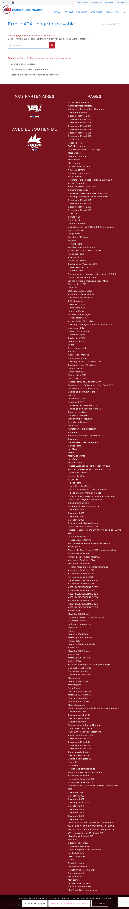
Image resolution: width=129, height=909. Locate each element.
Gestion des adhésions (79, 755)
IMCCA (71, 395)
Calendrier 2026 (76, 520)
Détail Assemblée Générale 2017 (84, 580)
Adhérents (122, 2)
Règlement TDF (76, 402)
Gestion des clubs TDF (79, 715)
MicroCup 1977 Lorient (79, 695)
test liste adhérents (77, 866)
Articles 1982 (74, 648)
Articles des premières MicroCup (84, 557)
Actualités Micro (76, 254)
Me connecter (75, 876)
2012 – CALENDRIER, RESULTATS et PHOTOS (91, 829)
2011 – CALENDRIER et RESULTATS (86, 833)
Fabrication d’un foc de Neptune (84, 725)
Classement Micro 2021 (79, 133)
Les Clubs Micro (76, 853)
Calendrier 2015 (76, 819)
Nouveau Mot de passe (79, 173)
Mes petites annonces (79, 563)
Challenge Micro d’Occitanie (82, 365)
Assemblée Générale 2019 (81, 570)
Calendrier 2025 (76, 513)
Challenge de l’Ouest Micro (81, 392)
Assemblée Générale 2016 (81, 584)
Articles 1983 (74, 641)
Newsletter (96, 2)
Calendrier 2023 (76, 792)
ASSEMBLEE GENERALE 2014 (83, 597)
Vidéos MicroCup (76, 476)
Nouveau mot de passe (79, 886)
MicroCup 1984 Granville (80, 637)
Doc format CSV (76, 328)
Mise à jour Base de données (82, 890)
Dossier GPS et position (79, 331)
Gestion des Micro (77, 722)
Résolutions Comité (77, 472)
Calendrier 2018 (76, 809)
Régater (72, 240)
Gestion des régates (78, 698)
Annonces (73, 351)
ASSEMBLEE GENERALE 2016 (83, 587)
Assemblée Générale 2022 (81, 779)
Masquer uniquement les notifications (69, 903)
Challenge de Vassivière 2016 (83, 264)
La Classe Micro (76, 311)
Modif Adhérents (76, 456)
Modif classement (76, 705)
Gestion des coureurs (78, 718)
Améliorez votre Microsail (80, 735)
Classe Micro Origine (78, 267)
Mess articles (74, 153)
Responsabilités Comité (79, 540)
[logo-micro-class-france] (23, 12)
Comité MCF (74, 217)
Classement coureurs (78, 846)
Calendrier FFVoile (77, 112)
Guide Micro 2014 (76, 304)
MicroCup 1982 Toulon (79, 651)
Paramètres (99, 903)
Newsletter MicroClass (79, 486)
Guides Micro (74, 446)
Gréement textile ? (77, 621)
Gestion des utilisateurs (79, 691)
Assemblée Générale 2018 (81, 573)
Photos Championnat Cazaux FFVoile (87, 489)
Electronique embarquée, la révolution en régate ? (93, 708)
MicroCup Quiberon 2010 (80, 836)
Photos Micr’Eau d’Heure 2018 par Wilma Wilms (92, 550)
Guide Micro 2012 (76, 372)
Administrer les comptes (80, 106)
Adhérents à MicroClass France (83, 506)
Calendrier (73, 439)
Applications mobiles (78, 355)
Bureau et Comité (77, 260)
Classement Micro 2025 (79, 745)
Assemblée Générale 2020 (81, 560)
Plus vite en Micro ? (77, 536)
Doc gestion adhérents (79, 668)
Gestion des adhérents (79, 675)
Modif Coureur (75, 462)
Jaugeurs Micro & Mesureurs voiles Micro (88, 281)
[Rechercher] (123, 12)
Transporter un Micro (78, 503)
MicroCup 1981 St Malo (79, 658)
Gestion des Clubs (77, 712)
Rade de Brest (75, 176)
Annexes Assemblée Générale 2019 (85, 435)
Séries (71, 345)
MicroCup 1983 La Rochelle (81, 644)
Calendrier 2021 (76, 799)
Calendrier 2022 (76, 796)
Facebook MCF (75, 143)
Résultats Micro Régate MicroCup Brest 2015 (90, 180)
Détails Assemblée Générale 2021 (84, 442)
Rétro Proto (74, 688)
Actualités (73, 479)
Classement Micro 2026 (79, 748)
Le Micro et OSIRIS (77, 398)
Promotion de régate (78, 415)
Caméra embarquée (78, 190)
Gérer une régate (76, 335)
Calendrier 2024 (76, 509)
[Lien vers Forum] (13, 2)
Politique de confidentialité (81, 769)
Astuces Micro (75, 257)
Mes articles (74, 678)
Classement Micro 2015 (79, 207)
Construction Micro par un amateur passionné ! (91, 496)
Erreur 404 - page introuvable (41, 24)
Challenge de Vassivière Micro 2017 (86, 409)
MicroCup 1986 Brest (78, 614)
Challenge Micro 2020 (79, 802)
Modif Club (73, 459)
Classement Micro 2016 (79, 122)
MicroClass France (77, 156)
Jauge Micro (74, 234)
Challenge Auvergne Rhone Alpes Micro (88, 193)
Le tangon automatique (80, 624)
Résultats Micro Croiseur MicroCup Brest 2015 (90, 385)
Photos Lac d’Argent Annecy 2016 (85, 499)
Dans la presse (75, 368)
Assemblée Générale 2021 (81, 553)
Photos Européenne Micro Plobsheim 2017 (89, 469)
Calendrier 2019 (76, 806)
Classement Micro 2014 (79, 203)
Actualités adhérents (78, 102)
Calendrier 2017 (76, 812)
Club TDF (73, 213)
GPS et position (75, 301)
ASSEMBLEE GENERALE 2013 (83, 604)
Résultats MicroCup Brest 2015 (83, 388)
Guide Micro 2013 (76, 338)
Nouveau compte (76, 170)
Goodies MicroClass (77, 412)
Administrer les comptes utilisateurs (86, 109)
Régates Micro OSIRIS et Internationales (88, 567)
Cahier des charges (77, 358)
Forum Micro (83, 2)
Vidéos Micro (74, 483)
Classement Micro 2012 (79, 119)
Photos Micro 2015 (77, 284)
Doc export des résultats (80, 298)
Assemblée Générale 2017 (81, 577)
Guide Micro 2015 (76, 308)
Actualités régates (77, 183)
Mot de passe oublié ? (79, 166)
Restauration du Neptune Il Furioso (85, 772)
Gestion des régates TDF (80, 759)
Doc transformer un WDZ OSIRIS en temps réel (91, 227)
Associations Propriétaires (81, 294)
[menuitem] (84, 2)
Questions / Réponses (79, 237)
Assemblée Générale (78, 775)
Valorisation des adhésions (81, 247)
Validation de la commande (82, 870)
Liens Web (73, 425)
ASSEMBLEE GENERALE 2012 (83, 607)
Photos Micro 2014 (77, 378)
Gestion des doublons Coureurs (83, 523)
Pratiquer (72, 287)
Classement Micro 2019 (79, 129)
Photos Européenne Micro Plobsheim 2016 (89, 466)
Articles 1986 (74, 611)
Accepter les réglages (35, 903)
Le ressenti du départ (79, 701)
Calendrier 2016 (76, 816)
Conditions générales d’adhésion (84, 849)
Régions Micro (75, 244)
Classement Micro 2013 (79, 200)
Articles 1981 (74, 654)
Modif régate (74, 685)
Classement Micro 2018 (79, 126)
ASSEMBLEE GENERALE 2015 (83, 594)
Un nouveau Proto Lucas (80, 728)
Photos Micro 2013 (77, 375)
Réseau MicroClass (77, 318)
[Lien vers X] (8, 2)
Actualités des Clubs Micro (81, 321)
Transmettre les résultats (80, 419)
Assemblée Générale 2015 (81, 590)
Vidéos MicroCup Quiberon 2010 (84, 250)
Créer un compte (76, 873)
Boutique (72, 839)
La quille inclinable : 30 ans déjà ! (84, 149)
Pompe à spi (74, 627)
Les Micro (72, 449)
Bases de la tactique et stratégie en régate (89, 664)
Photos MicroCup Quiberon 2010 (84, 382)
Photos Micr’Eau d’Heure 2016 (83, 526)
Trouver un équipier (78, 348)
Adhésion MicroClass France (82, 186)
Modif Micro (74, 159)
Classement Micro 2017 (79, 210)
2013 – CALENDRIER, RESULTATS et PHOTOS (91, 826)
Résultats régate (76, 863)
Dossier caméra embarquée (82, 277)
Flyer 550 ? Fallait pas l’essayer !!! (85, 732)
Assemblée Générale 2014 (81, 600)
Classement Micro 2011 (79, 116)
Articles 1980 (74, 661)
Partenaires (109, 2)
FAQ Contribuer (76, 230)
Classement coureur (78, 843)
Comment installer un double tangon (86, 617)
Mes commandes (76, 856)
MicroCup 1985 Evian (78, 634)
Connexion (73, 139)
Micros (71, 452)
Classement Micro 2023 (79, 738)
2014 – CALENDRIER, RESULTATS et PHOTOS (91, 822)
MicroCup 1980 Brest (78, 681)
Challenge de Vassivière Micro (83, 405)
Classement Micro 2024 (80, 742)
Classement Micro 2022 (79, 136)
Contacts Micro (75, 220)
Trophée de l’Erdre (77, 422)
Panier (71, 859)
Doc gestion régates (78, 671)
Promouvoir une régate (79, 314)
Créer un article (76, 271)
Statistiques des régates (80, 291)
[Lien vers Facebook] (3, 2)
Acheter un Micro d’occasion (82, 429)
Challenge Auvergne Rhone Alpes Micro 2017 (91, 324)
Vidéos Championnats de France (84, 493)
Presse (71, 631)
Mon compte (74, 163)
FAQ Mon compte (77, 146)
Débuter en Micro (76, 223)
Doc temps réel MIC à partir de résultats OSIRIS (92, 274)
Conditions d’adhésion (79, 752)
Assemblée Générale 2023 (81, 782)
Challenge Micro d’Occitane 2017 (84, 361)
